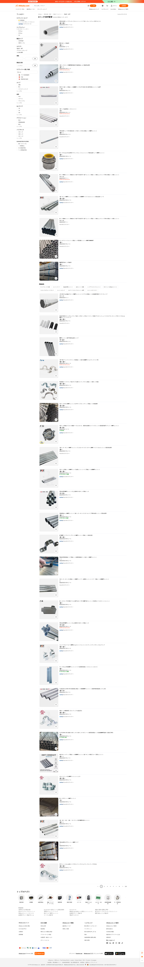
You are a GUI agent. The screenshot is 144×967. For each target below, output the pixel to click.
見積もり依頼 (66, 928)
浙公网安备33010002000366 (96, 964)
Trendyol (88, 960)
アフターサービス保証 (46, 934)
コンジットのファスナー (92, 290)
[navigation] (27, 451)
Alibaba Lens (22, 953)
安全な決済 (43, 926)
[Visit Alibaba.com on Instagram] (116, 943)
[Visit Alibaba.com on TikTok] (122, 943)
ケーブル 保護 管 (48, 915)
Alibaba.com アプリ (88, 953)
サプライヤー (70, 27)
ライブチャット (88, 928)
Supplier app (79, 953)
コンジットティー (56, 286)
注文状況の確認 (110, 931)
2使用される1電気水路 (24, 909)
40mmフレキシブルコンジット (26, 911)
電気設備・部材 (47, 14)
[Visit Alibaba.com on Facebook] (107, 943)
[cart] (107, 6)
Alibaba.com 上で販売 (111, 926)
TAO (84, 960)
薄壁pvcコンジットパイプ (51, 911)
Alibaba (40, 14)
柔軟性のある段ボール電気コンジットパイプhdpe (82, 911)
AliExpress (50, 960)
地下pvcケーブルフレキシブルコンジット (106, 911)
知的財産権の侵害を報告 (90, 937)
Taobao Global (78, 960)
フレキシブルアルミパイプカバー (47, 290)
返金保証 (43, 928)
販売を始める (109, 928)
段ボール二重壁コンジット (51, 913)
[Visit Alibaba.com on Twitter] (113, 943)
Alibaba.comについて (24, 922)
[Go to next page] (123, 886)
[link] (142, 953)
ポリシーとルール (45, 940)
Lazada (72, 960)
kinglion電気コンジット (68, 286)
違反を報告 (87, 940)
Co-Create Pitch (22, 928)
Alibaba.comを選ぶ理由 (24, 926)
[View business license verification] (85, 964)
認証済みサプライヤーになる (113, 934)
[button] (88, 6)
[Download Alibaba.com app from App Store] (109, 953)
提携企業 (108, 937)
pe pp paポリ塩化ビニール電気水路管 (54, 909)
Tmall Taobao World (64, 960)
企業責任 (21, 931)
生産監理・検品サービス (46, 937)
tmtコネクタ (73, 909)
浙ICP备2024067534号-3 (110, 964)
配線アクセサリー (57, 14)
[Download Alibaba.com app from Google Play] (120, 953)
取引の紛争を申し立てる (90, 931)
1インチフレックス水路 (45, 286)
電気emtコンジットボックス (26, 913)
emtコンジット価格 (80, 286)
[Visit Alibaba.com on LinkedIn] (110, 943)
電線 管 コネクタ (74, 915)
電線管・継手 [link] (67, 14)
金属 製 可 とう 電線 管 (76, 913)
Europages (93, 960)
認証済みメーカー (67, 926)
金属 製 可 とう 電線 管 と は (26, 915)
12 (119, 886)
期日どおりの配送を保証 (46, 931)
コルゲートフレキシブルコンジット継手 (76, 290)
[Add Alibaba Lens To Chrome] (40, 953)
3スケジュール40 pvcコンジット (110, 286)
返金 (85, 934)
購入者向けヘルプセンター (90, 926)
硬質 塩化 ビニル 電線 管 (101, 913)
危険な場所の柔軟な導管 (101, 909)
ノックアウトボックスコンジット (94, 286)
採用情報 (21, 934)
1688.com (56, 960)
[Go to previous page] (98, 886)
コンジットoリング (61, 290)
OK (35, 58)
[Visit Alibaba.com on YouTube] (119, 943)
